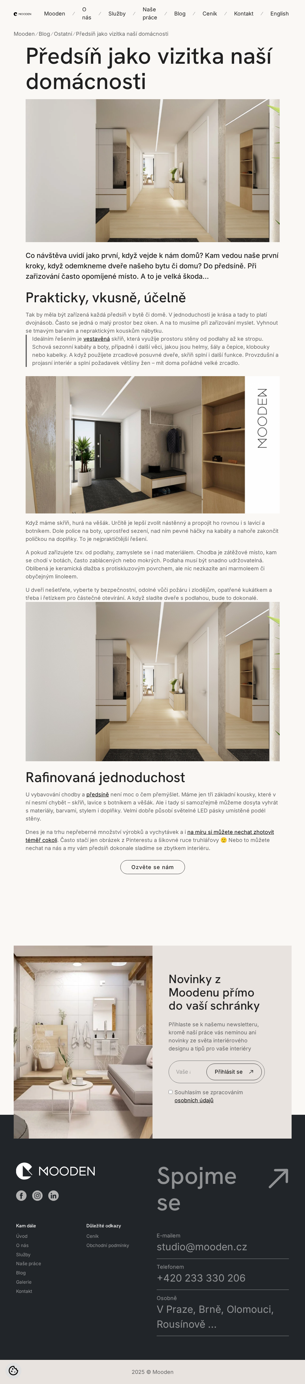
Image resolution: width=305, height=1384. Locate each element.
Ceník (92, 1236)
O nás (22, 1245)
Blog (21, 1273)
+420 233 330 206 (201, 1278)
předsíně (97, 794)
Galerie (24, 1282)
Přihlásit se (229, 1072)
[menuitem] (280, 13)
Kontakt (24, 1291)
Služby (23, 1254)
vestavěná (96, 339)
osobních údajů (194, 1100)
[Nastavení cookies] (13, 1371)
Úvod (21, 1236)
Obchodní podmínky (107, 1245)
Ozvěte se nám (152, 867)
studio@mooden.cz (202, 1247)
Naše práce (28, 1263)
